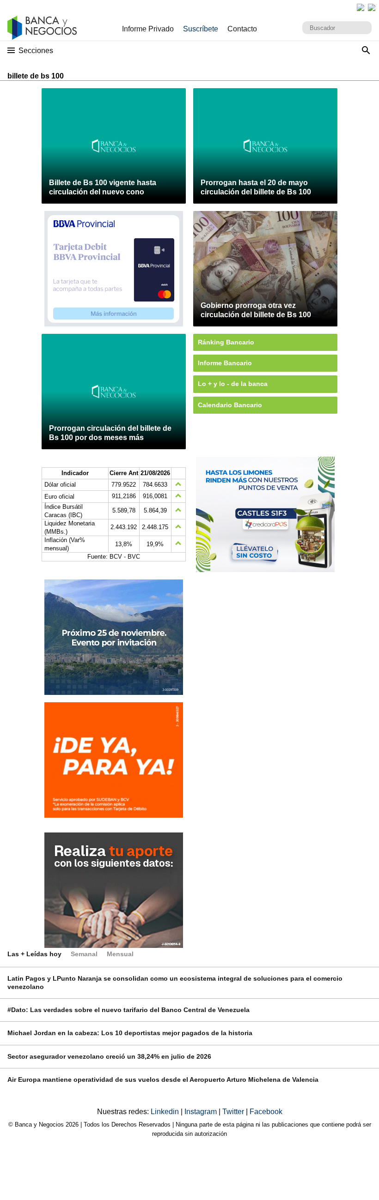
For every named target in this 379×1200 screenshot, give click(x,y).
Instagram (201, 1112)
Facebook (266, 1112)
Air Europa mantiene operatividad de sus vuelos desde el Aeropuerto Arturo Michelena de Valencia (162, 1079)
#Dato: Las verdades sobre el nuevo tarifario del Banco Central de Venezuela (128, 1009)
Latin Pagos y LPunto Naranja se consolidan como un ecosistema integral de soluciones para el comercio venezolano (174, 982)
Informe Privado (148, 29)
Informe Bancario (225, 363)
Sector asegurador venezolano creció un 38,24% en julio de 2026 (109, 1056)
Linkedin (166, 1112)
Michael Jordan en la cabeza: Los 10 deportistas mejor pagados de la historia (129, 1033)
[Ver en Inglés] (360, 7)
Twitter (234, 1112)
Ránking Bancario (226, 342)
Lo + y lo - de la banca (233, 383)
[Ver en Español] (371, 7)
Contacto (242, 29)
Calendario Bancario (230, 405)
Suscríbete (200, 29)
